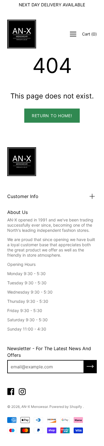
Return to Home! (52, 115)
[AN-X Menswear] (21, 34)
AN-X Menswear (34, 406)
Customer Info (22, 196)
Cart (89, 33)
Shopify (76, 406)
